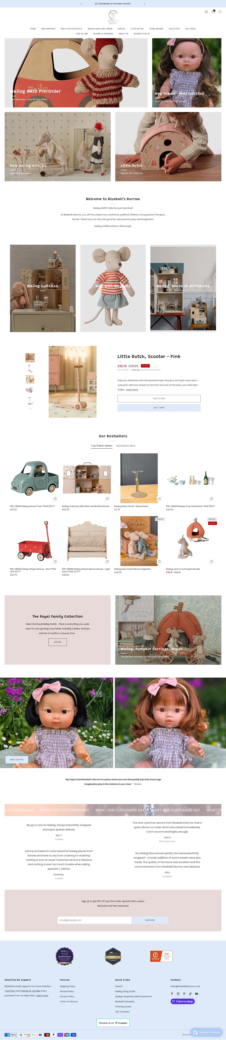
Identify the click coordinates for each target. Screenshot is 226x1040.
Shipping (135, 370)
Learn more (132, 389)
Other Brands (156, 29)
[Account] (206, 11)
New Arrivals (48, 29)
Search (119, 986)
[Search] (219, 11)
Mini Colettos (17, 760)
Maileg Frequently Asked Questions (133, 996)
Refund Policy (67, 991)
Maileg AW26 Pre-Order (100, 29)
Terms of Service (69, 1001)
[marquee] (113, 810)
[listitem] (113, 3)
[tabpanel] (113, 517)
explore (57, 642)
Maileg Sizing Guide (125, 991)
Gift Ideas (190, 29)
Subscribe (150, 920)
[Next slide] (102, 382)
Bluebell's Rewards (103, 33)
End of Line (82, 33)
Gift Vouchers (122, 1011)
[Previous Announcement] (81, 4)
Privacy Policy (67, 996)
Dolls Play (174, 29)
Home (33, 29)
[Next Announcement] (145, 4)
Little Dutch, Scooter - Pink (149, 357)
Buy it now (159, 408)
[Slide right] (30, 409)
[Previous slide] (43, 382)
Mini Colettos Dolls (71, 29)
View (43, 300)
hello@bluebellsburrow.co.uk (185, 986)
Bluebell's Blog (142, 33)
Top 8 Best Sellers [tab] (101, 446)
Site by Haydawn (189, 1035)
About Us (123, 33)
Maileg (121, 29)
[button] (108, 764)
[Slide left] (30, 349)
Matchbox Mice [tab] (125, 446)
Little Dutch (137, 29)
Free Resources (123, 1006)
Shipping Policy (67, 986)
